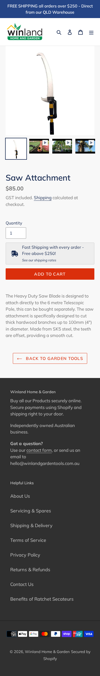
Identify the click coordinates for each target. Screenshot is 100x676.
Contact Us (22, 584)
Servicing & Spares (30, 511)
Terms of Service (28, 540)
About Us (20, 496)
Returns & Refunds (30, 570)
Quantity (14, 223)
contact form (39, 450)
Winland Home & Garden (47, 651)
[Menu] (91, 32)
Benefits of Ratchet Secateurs (42, 599)
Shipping (43, 197)
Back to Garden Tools (54, 358)
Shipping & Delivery (31, 525)
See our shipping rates (39, 260)
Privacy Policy (25, 555)
